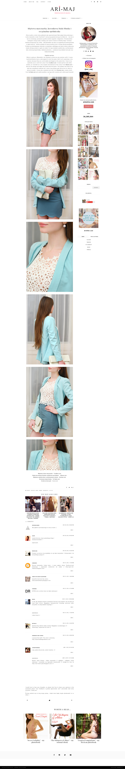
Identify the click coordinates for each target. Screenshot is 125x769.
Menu (83, 236)
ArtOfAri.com (88, 230)
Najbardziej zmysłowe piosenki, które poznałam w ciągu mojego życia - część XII (66, 515)
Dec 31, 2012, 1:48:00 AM (68, 576)
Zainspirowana (36, 647)
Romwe (40, 490)
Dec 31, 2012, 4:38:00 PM (68, 635)
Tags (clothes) (94, 236)
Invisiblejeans (35, 525)
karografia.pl (120, 767)
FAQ (37, 1)
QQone (37, 490)
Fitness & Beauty (76, 18)
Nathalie (34, 623)
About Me (31, 1)
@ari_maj (89, 69)
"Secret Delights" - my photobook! (35, 741)
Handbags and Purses (37, 635)
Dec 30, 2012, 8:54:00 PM (68, 535)
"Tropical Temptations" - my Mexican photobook (89, 741)
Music (88, 247)
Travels (63, 18)
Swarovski (45, 490)
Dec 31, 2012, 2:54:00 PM (68, 623)
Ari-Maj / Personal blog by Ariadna (18, 767)
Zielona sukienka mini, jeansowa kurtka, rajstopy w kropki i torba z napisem (49, 515)
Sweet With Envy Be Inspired (39, 576)
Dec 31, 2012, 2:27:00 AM (68, 588)
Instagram (93, 58)
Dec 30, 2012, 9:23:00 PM (68, 550)
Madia (33, 599)
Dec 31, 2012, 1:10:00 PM (68, 612)
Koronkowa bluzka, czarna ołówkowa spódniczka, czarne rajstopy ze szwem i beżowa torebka (33, 516)
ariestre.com (88, 102)
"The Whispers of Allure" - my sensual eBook (62, 741)
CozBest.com (52, 62)
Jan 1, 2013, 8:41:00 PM (68, 647)
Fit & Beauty (89, 244)
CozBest (28, 490)
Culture (54, 18)
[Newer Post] (27, 700)
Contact (43, 1)
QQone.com (69, 64)
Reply (72, 545)
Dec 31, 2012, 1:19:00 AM (68, 562)
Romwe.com (60, 70)
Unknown (34, 563)
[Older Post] (71, 700)
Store (49, 1)
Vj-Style (51, 490)
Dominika (34, 588)
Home (25, 1)
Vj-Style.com (32, 72)
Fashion (45, 18)
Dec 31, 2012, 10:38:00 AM (68, 599)
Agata (33, 535)
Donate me (88, 106)
